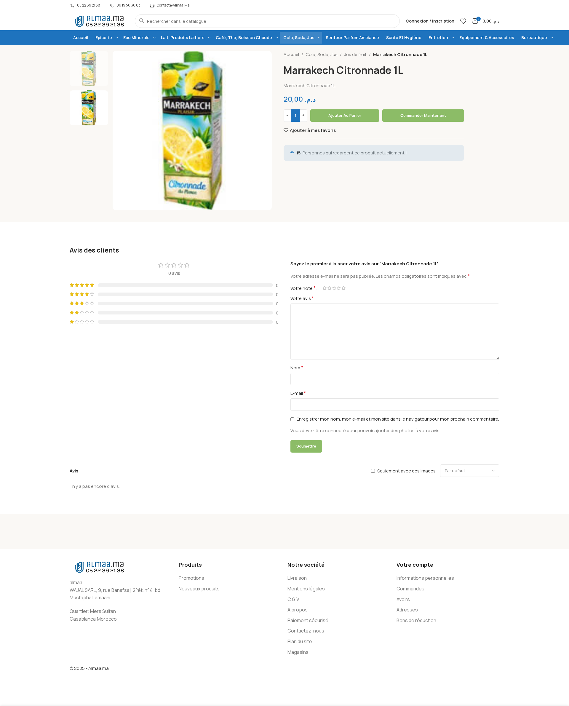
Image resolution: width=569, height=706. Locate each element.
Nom (296, 367)
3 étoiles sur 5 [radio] (334, 288)
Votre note (303, 288)
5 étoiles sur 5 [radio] (343, 288)
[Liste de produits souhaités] (463, 21)
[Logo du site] (99, 20)
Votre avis (302, 298)
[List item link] (230, 578)
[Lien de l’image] (99, 566)
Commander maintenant (423, 115)
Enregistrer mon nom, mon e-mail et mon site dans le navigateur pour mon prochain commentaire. (398, 419)
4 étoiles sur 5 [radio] (338, 288)
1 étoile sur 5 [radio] (324, 288)
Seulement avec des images (406, 471)
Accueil (291, 54)
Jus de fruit (355, 54)
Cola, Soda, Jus (322, 54)
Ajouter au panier (344, 115)
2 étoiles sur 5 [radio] (329, 288)
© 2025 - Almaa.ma (89, 668)
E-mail (298, 393)
